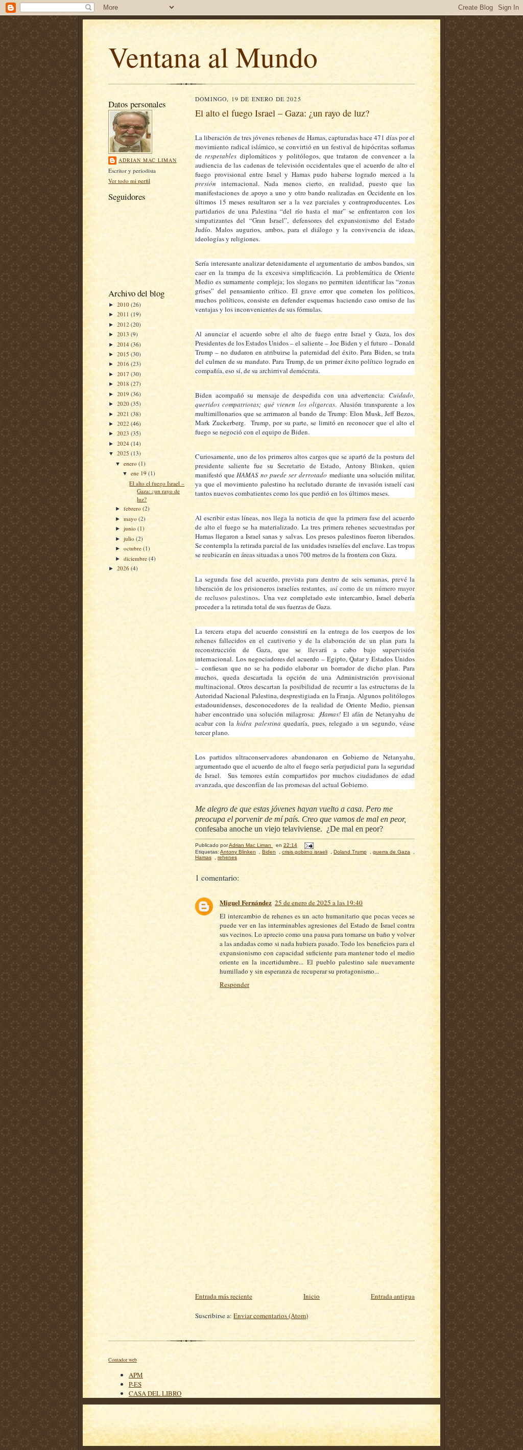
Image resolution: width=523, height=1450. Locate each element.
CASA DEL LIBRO (155, 1393)
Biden (269, 852)
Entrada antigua (393, 1296)
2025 (124, 453)
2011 (124, 314)
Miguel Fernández (246, 902)
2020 (124, 403)
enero (131, 463)
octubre (133, 548)
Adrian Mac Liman (147, 160)
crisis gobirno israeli (304, 852)
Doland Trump (350, 852)
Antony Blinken (238, 852)
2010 (124, 304)
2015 (124, 354)
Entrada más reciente (223, 1296)
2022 (124, 423)
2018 (124, 383)
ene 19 (139, 473)
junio (130, 528)
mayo (131, 518)
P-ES (135, 1384)
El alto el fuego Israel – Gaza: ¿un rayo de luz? (156, 491)
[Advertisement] (305, 1213)
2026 (124, 568)
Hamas (203, 857)
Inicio (311, 1296)
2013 (124, 334)
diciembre (136, 558)
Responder (234, 984)
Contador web (122, 1359)
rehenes (227, 857)
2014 (124, 344)
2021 (124, 414)
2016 (124, 363)
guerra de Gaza (391, 852)
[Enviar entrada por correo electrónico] (308, 845)
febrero (133, 508)
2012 (124, 324)
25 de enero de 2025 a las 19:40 (319, 902)
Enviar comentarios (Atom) (270, 1315)
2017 (124, 374)
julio (130, 538)
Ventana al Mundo (213, 56)
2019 (124, 394)
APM (136, 1374)
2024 (124, 443)
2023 (124, 433)
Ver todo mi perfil (129, 181)
